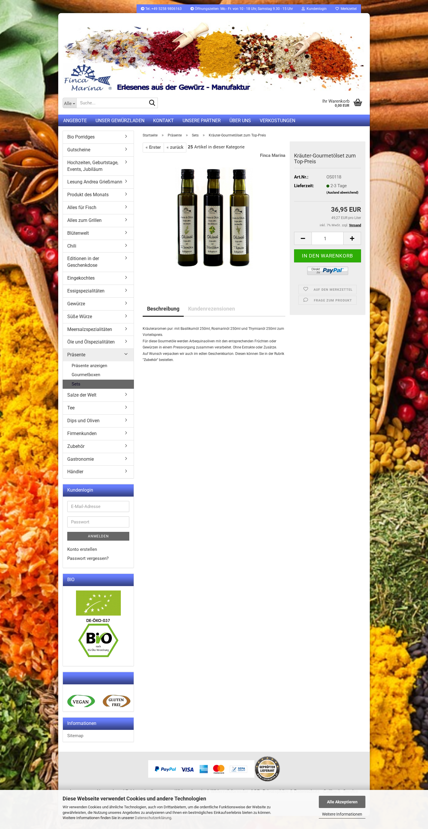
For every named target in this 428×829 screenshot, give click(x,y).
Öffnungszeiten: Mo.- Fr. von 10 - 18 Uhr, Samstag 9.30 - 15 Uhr (243, 9)
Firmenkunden (82, 433)
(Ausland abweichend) (342, 192)
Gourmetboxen (86, 374)
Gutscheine (78, 150)
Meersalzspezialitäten (89, 329)
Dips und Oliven (83, 420)
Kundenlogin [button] (316, 9)
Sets (76, 384)
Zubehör (75, 446)
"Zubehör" (150, 360)
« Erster (153, 147)
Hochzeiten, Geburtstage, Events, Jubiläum (92, 166)
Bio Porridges (81, 137)
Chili (71, 246)
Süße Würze (79, 316)
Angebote (75, 120)
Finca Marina (272, 155)
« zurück (175, 147)
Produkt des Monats (88, 194)
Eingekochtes (81, 278)
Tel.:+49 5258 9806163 (163, 9)
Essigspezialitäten (86, 291)
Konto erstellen (82, 549)
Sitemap (75, 735)
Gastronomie (80, 459)
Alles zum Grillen (84, 220)
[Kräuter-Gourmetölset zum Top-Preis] (214, 217)
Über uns (240, 120)
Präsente (76, 354)
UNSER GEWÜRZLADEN (119, 120)
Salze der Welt (81, 395)
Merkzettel (348, 9)
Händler (75, 471)
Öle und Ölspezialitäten (91, 342)
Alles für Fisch (81, 207)
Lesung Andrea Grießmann (94, 182)
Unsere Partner (202, 120)
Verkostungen (277, 120)
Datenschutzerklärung (153, 818)
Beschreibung (163, 309)
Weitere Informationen (342, 814)
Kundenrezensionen (211, 309)
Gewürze (76, 303)
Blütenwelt (78, 233)
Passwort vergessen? (88, 558)
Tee (71, 408)
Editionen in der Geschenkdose (83, 262)
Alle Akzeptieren (342, 802)
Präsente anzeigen (89, 365)
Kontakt (163, 120)
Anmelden (98, 536)
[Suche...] (152, 103)
